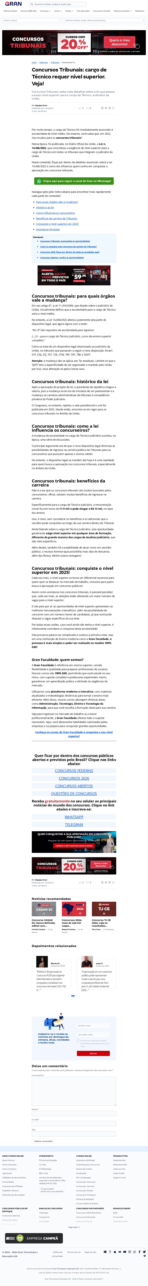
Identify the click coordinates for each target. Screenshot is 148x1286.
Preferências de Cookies (13, 1195)
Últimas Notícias (10, 11)
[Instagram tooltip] (129, 1252)
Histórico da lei (45, 207)
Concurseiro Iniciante (101, 11)
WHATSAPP (74, 816)
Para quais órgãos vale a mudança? (57, 202)
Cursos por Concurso (86, 1182)
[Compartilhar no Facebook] (101, 108)
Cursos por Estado (84, 1191)
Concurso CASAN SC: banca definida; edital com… (43, 923)
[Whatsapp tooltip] (134, 1252)
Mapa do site (90, 1252)
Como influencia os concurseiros (55, 213)
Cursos (57, 11)
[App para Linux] (110, 1252)
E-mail (35, 1119)
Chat (43, 1165)
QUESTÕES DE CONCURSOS (74, 793)
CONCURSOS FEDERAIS (74, 770)
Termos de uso (74, 1252)
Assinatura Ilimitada (85, 1160)
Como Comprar (9, 1169)
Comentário (38, 1075)
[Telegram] (144, 1256)
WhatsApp (46, 1169)
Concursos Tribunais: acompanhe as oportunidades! (65, 241)
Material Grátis (120, 1165)
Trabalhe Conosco (10, 1191)
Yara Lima (96, 929)
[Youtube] (124, 1252)
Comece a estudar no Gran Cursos (74, 846)
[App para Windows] (105, 1252)
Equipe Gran (41, 105)
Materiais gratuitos (122, 11)
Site (33, 1130)
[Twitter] (144, 1252)
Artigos (68, 11)
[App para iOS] (114, 1252)
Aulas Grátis (118, 1173)
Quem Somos (8, 1160)
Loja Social (7, 1173)
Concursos (44, 11)
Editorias (44, 62)
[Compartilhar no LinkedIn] (109, 108)
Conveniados (8, 1182)
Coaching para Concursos (88, 1165)
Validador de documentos (14, 1178)
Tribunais (55, 62)
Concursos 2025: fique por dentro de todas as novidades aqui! (69, 252)
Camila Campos (38, 929)
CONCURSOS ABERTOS (74, 785)
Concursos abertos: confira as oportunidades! (62, 257)
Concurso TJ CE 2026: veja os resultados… (101, 923)
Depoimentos (119, 1160)
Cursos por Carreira (85, 1186)
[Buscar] (32, 4)
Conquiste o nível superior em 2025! (57, 224)
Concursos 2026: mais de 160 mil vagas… (72, 923)
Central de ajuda (49, 1160)
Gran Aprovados (83, 11)
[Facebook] (139, 1252)
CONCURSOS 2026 (74, 778)
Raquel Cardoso (68, 929)
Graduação (81, 1173)
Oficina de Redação (85, 1199)
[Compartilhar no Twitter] (105, 108)
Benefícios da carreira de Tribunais (56, 218)
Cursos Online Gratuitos (87, 1204)
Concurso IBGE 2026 (29, 11)
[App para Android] (119, 1252)
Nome (35, 1109)
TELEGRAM (74, 824)
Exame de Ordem (84, 1169)
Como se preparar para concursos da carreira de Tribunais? (68, 246)
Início (34, 62)
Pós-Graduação (83, 1178)
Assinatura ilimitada (48, 229)
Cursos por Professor (86, 1195)
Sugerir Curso (119, 1178)
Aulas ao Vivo (119, 1169)
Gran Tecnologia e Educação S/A (65, 1269)
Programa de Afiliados (12, 1186)
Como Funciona (9, 1165)
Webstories (139, 11)
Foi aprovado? (52, 1190)
